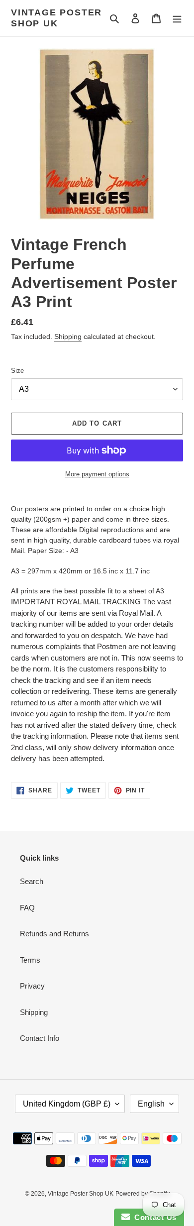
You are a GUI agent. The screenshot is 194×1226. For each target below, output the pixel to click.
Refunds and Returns (54, 933)
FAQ (27, 907)
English (151, 1104)
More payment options (97, 474)
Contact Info (39, 1038)
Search (31, 881)
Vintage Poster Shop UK (56, 17)
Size (17, 370)
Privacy (32, 986)
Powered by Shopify (142, 1193)
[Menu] (177, 18)
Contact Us (153, 1217)
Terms (30, 960)
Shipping (68, 336)
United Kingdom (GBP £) (66, 1104)
